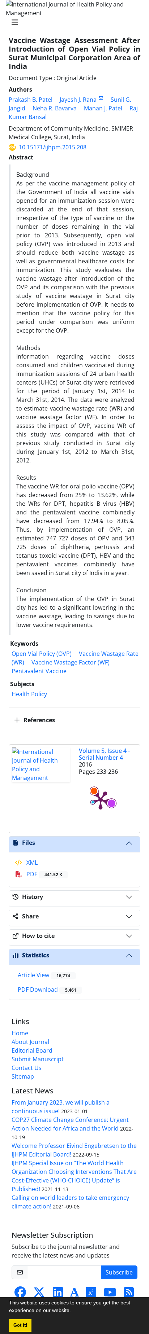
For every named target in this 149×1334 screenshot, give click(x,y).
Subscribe (119, 1272)
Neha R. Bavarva (55, 108)
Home (20, 1033)
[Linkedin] (58, 1294)
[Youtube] (110, 1294)
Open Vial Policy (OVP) (42, 654)
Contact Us (27, 1068)
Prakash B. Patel (30, 100)
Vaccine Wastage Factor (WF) (70, 662)
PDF (43, 874)
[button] (73, 1311)
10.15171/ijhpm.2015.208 (52, 147)
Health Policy (29, 694)
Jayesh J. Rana (78, 100)
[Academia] (74, 1294)
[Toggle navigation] (72, 22)
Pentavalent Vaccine (39, 671)
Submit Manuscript (38, 1059)
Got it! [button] (20, 1325)
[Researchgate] (91, 1294)
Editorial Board (32, 1050)
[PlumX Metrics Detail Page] (100, 799)
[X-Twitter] (39, 1294)
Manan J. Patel (103, 108)
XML (31, 862)
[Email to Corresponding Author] (100, 98)
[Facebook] (20, 1294)
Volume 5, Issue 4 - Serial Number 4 (104, 754)
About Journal (30, 1042)
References (38, 720)
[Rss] (128, 1294)
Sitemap (23, 1076)
